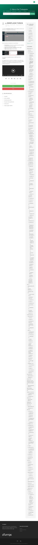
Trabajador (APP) (30, 291)
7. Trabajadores (30, 307)
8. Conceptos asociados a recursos (32, 258)
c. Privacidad (31, 174)
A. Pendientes (31, 86)
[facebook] (8, 78)
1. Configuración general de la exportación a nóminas (31, 226)
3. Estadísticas (30, 425)
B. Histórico (31, 89)
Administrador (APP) (31, 286)
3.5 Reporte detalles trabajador (30, 439)
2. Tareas (29, 473)
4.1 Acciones (30, 115)
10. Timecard (30, 334)
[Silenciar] (21, 75)
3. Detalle (29, 368)
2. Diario (29, 366)
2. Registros (29, 423)
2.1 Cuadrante (24, 11)
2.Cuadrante (19, 11)
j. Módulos (30, 194)
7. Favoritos (29, 467)
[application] (13, 70)
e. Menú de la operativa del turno (31, 70)
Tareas (28, 460)
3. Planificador (30, 91)
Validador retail (30, 486)
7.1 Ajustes (30, 166)
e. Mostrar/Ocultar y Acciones (31, 149)
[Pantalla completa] (22, 75)
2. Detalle (29, 319)
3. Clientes (30, 475)
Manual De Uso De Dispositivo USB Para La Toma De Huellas (30, 381)
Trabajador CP (30, 363)
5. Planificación (30, 447)
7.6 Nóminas (30, 222)
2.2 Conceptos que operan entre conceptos (31, 246)
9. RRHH (29, 470)
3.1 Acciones (30, 510)
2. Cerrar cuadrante (7, 98)
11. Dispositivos (30, 336)
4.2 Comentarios (31, 117)
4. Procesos (30, 477)
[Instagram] (17, 541)
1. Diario (29, 317)
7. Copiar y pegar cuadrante (8, 105)
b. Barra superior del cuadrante (31, 58)
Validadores (29, 488)
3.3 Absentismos (31, 432)
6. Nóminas (29, 454)
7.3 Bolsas (30, 201)
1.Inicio (29, 50)
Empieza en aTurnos (23, 529)
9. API (30, 278)
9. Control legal (30, 360)
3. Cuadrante (30, 299)
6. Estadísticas (30, 160)
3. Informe (30, 341)
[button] (13, 71)
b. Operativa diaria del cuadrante (31, 501)
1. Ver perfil (5, 96)
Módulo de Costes (30, 392)
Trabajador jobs (30, 484)
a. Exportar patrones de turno (31, 99)
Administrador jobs (31, 478)
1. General (31, 140)
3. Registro (29, 509)
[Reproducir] (3, 75)
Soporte (21, 528)
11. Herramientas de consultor (31, 234)
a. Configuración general (31, 169)
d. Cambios (31, 176)
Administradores (30, 406)
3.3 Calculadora (30, 108)
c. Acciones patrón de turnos (31, 105)
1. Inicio (29, 491)
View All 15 (29, 43)
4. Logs (29, 445)
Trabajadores (30, 408)
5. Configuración (31, 327)
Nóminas (28, 397)
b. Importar (31, 213)
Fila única (29, 483)
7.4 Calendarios (30, 203)
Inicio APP (30, 313)
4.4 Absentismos (31, 122)
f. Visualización (31, 180)
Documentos (29, 374)
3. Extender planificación (7, 100)
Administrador (14, 11)
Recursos (28, 404)
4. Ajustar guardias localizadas (30, 344)
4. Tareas (29, 301)
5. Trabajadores (30, 130)
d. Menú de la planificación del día (31, 66)
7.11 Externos (30, 198)
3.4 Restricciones (31, 111)
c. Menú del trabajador (31, 11)
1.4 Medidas (30, 422)
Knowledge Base (8, 11)
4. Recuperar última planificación (9, 101)
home (4, 11)
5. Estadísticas (30, 303)
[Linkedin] (20, 541)
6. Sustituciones (6, 103)
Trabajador (29, 377)
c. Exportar (30, 215)
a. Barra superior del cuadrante (31, 497)
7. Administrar (30, 164)
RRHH (29, 330)
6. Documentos (30, 304)
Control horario (29, 314)
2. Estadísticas (30, 396)
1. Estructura (30, 411)
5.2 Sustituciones (31, 155)
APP (27, 284)
